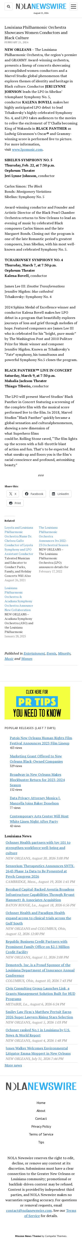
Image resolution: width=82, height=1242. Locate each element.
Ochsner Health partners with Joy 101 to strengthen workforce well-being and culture (38, 847)
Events (51, 653)
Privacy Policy (41, 1126)
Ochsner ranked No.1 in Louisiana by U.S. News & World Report (38, 1033)
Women (26, 658)
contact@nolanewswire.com (29, 1210)
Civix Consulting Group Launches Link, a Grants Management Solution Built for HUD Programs (40, 993)
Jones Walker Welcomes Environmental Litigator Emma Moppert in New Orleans (38, 1051)
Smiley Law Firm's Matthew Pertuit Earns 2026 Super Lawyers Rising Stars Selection (39, 1014)
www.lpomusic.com (27, 149)
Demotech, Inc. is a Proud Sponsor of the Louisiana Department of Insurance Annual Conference (40, 970)
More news (13, 1065)
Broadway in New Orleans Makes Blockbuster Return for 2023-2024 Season (37, 779)
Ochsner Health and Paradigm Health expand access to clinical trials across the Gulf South (38, 918)
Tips (41, 1142)
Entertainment (34, 653)
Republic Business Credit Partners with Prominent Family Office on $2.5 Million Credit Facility (38, 946)
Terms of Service (41, 1134)
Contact (41, 1118)
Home (41, 1102)
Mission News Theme (28, 1236)
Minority (64, 653)
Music (9, 658)
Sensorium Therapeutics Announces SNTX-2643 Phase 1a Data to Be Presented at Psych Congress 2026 (40, 871)
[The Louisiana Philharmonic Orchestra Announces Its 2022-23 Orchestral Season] (56, 549)
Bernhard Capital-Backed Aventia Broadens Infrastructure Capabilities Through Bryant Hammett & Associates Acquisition (40, 894)
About (41, 1110)
